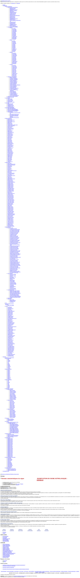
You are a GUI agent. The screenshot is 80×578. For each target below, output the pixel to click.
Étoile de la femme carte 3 (11, 121)
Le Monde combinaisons (13, 94)
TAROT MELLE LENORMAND (9, 107)
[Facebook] (5, 560)
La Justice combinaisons (13, 83)
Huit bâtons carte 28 (10, 185)
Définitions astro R (10, 452)
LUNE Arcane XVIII (12, 22)
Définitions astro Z (10, 456)
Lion (8, 362)
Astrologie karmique (8, 433)
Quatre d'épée (14, 43)
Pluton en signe (12, 408)
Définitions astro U (10, 454)
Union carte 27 (9, 139)
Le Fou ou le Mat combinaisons (14, 95)
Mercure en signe (12, 402)
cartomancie (13, 3)
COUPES (11, 64)
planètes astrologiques (6, 545)
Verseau (8, 367)
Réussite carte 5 (9, 120)
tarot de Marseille (5, 536)
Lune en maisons (12, 410)
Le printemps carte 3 (10, 308)
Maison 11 (17, 484)
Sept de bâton (14, 33)
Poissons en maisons (13, 399)
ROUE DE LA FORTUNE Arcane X (15, 15)
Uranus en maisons (12, 415)
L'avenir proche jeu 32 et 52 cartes (15, 245)
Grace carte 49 (9, 157)
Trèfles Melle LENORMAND (11, 108)
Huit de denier (14, 58)
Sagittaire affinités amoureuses (14, 430)
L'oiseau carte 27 (9, 328)
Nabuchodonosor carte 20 (11, 178)
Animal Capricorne (10, 465)
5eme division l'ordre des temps (14, 117)
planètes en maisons (6, 548)
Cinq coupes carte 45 (10, 199)
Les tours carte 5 (9, 310)
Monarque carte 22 (10, 180)
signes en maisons (6, 546)
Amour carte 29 (9, 141)
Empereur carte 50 (10, 203)
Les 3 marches (12, 299)
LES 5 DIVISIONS (10, 111)
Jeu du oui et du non (13, 288)
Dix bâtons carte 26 (10, 183)
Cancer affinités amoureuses (14, 426)
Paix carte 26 (9, 138)
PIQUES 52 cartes (10, 104)
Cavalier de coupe (14, 73)
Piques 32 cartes (9, 101)
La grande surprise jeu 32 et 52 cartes (15, 257)
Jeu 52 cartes (7, 102)
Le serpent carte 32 (10, 332)
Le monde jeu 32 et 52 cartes (14, 232)
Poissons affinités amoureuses (14, 432)
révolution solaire (41, 572)
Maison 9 (8, 376)
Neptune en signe (12, 407)
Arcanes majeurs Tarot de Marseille (12, 7)
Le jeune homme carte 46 (11, 343)
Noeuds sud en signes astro (7, 552)
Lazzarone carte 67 (10, 215)
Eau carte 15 (9, 129)
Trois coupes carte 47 (10, 200)
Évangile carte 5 (9, 166)
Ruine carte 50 (9, 158)
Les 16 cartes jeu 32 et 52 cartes (14, 237)
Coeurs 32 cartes (9, 99)
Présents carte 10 (10, 126)
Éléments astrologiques (10, 419)
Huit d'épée (13, 46)
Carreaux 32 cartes (10, 100)
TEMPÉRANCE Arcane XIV (14, 18)
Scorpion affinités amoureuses (14, 429)
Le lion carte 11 (9, 315)
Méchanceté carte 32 (10, 143)
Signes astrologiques (8, 358)
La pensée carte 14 (10, 317)
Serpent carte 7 (9, 168)
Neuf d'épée (14, 47)
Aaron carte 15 (9, 174)
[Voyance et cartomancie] (9, 474)
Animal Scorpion (9, 463)
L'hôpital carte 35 (9, 334)
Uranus (8, 386)
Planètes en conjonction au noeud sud (12, 435)
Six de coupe (14, 69)
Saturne (8, 385)
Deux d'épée (14, 41)
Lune (8, 381)
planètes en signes (6, 547)
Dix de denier (14, 60)
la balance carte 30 (10, 330)
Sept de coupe (14, 70)
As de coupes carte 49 (10, 202)
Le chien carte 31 (9, 331)
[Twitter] (4, 561)
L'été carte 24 (9, 325)
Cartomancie (5, 5)
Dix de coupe (14, 72)
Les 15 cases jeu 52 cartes (14, 255)
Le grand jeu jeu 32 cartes (13, 249)
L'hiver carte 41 (9, 339)
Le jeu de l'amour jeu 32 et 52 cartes (15, 267)
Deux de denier (14, 53)
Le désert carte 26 (10, 327)
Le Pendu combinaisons (13, 86)
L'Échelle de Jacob (12, 301)
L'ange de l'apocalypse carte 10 (11, 170)
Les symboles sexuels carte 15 (11, 318)
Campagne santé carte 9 (11, 125)
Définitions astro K (10, 446)
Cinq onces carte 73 (10, 220)
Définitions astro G (10, 443)
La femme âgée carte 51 (10, 347)
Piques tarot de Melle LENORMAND (12, 109)
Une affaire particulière (13, 283)
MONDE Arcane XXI (13, 25)
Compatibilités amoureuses (7, 551)
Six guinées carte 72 (10, 219)
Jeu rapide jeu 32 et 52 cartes (14, 252)
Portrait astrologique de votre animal (10, 457)
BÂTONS (11, 27)
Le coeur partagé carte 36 (11, 335)
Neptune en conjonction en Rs (11, 469)
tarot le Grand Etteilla (10, 571)
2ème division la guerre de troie (14, 114)
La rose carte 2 (9, 307)
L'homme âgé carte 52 (10, 348)
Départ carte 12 (9, 127)
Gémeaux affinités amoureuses (14, 425)
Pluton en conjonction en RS (11, 468)
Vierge (8, 363)
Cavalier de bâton (14, 36)
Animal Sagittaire (9, 464)
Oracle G (6, 306)
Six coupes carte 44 (10, 198)
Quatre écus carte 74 (10, 221)
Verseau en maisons (13, 398)
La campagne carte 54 (10, 350)
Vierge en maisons (12, 394)
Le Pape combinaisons (13, 80)
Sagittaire (8, 365)
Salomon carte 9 (9, 169)
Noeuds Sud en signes (10, 434)
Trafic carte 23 (9, 136)
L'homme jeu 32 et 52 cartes (14, 236)
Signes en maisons (10, 389)
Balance (8, 364)
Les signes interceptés (6, 555)
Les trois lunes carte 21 (10, 323)
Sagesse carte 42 (10, 151)
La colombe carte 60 (10, 355)
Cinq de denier (14, 56)
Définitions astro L (10, 447)
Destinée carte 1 (9, 119)
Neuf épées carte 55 (10, 207)
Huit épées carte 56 (10, 208)
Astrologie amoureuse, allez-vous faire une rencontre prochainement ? (14, 565)
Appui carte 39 (9, 149)
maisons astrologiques (45, 571)
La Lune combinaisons (13, 92)
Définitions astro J (10, 445)
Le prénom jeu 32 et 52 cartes (14, 246)
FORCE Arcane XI (12, 16)
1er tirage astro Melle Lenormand (14, 295)
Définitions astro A (10, 438)
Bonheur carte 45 (9, 154)
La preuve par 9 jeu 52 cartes (14, 266)
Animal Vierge (9, 462)
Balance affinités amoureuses (14, 428)
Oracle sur (11, 279)
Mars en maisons (12, 413)
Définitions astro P (10, 450)
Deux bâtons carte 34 (10, 190)
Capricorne (9, 366)
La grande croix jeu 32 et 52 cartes (15, 229)
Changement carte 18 (10, 132)
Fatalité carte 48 (9, 156)
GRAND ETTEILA (7, 162)
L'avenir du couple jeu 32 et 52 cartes (15, 265)
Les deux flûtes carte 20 (10, 322)
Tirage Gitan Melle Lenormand (14, 294)
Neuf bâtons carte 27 (10, 184)
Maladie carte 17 (9, 131)
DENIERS (11, 52)
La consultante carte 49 (10, 346)
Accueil (4, 4)
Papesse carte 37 (10, 192)
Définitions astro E (10, 441)
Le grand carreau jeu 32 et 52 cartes (15, 250)
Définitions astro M (10, 448)
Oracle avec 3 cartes (13, 274)
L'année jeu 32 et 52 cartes (14, 239)
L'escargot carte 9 (10, 313)
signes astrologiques (6, 544)
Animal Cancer (9, 460)
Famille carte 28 (9, 140)
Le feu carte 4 (9, 309)
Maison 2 (8, 370)
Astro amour (7, 421)
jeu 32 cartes (5, 537)
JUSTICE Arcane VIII (13, 13)
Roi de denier (14, 63)
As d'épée (13, 40)
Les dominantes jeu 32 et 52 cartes (15, 251)
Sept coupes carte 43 (10, 197)
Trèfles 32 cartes (9, 98)
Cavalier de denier (14, 61)
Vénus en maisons (12, 412)
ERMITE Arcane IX (12, 14)
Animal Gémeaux (9, 459)
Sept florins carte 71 (10, 218)
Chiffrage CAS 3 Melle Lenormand (14, 292)
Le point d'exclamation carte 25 (11, 326)
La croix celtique (12, 281)
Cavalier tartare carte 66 (10, 214)
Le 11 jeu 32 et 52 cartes (13, 228)
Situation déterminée (13, 286)
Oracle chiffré (12, 277)
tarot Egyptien (16, 571)
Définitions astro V (10, 455)
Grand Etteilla (9, 298)
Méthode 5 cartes (12, 278)
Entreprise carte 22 (10, 135)
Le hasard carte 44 (10, 153)
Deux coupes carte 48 (10, 201)
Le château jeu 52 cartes (13, 234)
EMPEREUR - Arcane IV (13, 10)
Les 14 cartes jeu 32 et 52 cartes (14, 240)
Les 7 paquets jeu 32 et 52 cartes (14, 230)
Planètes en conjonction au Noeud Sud (9, 553)
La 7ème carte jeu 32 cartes (14, 261)
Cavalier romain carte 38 (10, 193)
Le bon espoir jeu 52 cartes (14, 269)
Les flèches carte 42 (10, 340)
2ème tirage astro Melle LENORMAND (15, 296)
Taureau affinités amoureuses (14, 424)
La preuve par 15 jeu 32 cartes (14, 248)
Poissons (8, 368)
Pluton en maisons (12, 417)
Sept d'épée (14, 45)
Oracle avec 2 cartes (13, 276)
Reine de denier (14, 62)
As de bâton (14, 28)
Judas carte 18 (9, 177)
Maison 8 (8, 375)
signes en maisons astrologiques (55, 571)
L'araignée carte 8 (10, 312)
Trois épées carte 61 (10, 212)
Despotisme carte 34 (10, 145)
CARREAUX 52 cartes (10, 105)
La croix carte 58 (9, 353)
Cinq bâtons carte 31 (10, 187)
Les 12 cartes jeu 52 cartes (14, 243)
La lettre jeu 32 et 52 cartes (14, 256)
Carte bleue (9, 160)
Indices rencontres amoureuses (8, 550)
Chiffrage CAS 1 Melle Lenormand (14, 290)
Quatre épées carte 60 (10, 211)
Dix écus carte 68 (10, 216)
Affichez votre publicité (10, 305)
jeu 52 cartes (26, 571)
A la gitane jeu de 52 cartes (13, 268)
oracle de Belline (31, 571)
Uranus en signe (12, 406)
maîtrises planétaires (6, 549)
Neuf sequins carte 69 (10, 217)
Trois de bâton (14, 30)
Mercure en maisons (13, 411)
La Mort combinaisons (13, 87)
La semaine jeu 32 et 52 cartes (14, 238)
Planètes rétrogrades (10, 436)
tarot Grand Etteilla (6, 540)
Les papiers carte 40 (10, 338)
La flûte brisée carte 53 (10, 349)
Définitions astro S (10, 453)
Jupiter (8, 384)
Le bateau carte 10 (10, 314)
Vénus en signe (12, 403)
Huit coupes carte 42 (10, 196)
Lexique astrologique (6, 556)
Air (11, 483)
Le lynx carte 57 (9, 352)
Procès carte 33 (9, 144)
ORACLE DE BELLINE (8, 118)
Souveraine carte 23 (10, 181)
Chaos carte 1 (9, 163)
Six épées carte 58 (10, 209)
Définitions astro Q (10, 451)
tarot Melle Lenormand (6, 538)
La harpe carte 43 (10, 341)
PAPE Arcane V (12, 11)
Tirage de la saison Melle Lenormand (15, 297)
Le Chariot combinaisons (13, 82)
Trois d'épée (14, 42)
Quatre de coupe (14, 67)
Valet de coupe (14, 74)
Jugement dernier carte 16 (11, 175)
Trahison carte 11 (9, 161)
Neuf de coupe (14, 71)
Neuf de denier (14, 59)
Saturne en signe (12, 405)
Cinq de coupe (14, 68)
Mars (8, 383)
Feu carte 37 (9, 147)
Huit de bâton (14, 34)
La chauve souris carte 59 (11, 354)
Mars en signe (12, 404)
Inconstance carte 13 (10, 128)
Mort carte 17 (9, 176)
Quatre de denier (14, 55)
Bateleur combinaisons (13, 77)
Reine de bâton (14, 38)
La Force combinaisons (13, 85)
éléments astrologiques (72, 571)
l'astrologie (18, 3)
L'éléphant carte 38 (10, 337)
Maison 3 (8, 371)
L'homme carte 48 (10, 345)
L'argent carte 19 (9, 321)
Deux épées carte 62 (10, 225)
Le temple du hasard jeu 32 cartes (15, 263)
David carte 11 (9, 171)
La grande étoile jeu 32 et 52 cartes (15, 264)
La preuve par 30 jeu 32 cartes (14, 259)
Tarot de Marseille (10, 273)
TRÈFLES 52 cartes (10, 103)
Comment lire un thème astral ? (9, 357)
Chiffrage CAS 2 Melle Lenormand (14, 291)
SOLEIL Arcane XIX (12, 23)
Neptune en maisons (13, 416)
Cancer (8, 361)
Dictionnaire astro (7, 437)
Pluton (8, 387)
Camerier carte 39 (10, 194)
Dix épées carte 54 (10, 206)
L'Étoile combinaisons (13, 91)
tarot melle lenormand (38, 571)
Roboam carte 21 (9, 179)
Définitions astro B (10, 439)
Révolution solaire (6, 557)
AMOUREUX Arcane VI (13, 12)
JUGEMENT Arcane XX (13, 24)
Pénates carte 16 (9, 130)
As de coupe (14, 65)
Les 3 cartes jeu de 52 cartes (14, 272)
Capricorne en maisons (13, 397)
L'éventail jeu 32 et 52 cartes (14, 241)
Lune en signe (12, 401)
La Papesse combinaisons (13, 78)
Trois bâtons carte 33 (10, 189)
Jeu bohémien (12, 285)
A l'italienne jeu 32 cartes (13, 270)
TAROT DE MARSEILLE (8, 6)
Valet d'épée (14, 49)
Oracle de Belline (5, 539)
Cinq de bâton (14, 31)
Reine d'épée (14, 50)
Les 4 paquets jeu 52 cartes (14, 233)
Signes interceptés (10, 420)
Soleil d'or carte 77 (10, 223)
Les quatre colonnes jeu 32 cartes (15, 254)
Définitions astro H (10, 444)
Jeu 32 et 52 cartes (10, 227)
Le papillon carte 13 (10, 316)
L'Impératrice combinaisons (14, 79)
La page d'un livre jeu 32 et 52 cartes (15, 242)
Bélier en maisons (12, 390)
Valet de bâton (14, 37)
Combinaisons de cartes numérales (12, 96)
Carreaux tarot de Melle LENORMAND (12, 110)
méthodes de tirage (6, 541)
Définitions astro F (10, 442)
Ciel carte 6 (9, 167)
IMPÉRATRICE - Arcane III (13, 9)
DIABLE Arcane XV (12, 19)
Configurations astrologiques (9, 388)
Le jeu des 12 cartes (13, 282)
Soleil (8, 380)
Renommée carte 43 (10, 152)
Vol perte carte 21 (9, 134)
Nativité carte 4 (9, 122)
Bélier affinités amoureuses (14, 423)
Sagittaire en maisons (13, 396)
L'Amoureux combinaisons (13, 81)
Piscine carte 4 (9, 165)
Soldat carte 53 (9, 205)
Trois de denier (14, 54)
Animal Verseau (9, 466)
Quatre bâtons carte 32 (10, 188)
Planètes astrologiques (8, 379)
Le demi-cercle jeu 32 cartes (14, 247)
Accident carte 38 (9, 148)
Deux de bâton (14, 29)
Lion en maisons (12, 393)
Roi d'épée (13, 51)
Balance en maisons (13, 395)
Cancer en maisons (12, 392)
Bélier (8, 359)
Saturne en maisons (13, 414)
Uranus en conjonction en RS (11, 470)
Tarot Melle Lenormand (10, 289)
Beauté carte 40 (9, 150)
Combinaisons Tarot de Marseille (12, 76)
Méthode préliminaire (13, 300)
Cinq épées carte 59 (10, 210)
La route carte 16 (9, 319)
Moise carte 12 (9, 172)
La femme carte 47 (10, 344)
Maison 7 (8, 374)
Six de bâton (14, 32)
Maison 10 (8, 377)
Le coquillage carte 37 (10, 336)
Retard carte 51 (9, 159)
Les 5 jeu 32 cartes (12, 258)
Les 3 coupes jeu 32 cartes (14, 260)
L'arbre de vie (12, 287)
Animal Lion (9, 461)
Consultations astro (6, 471)
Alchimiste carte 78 (10, 224)
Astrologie (4, 356)
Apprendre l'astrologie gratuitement (8, 567)
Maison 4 (8, 372)
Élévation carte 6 (9, 123)
